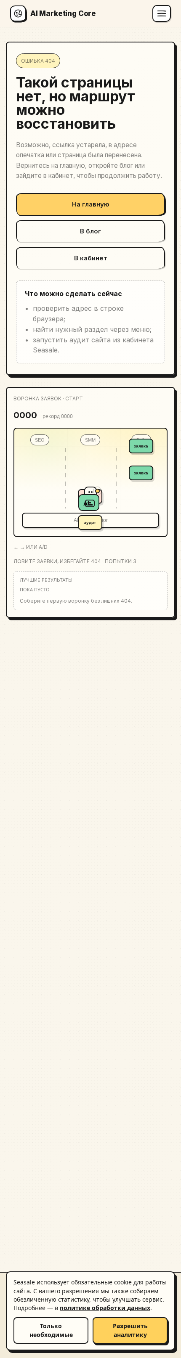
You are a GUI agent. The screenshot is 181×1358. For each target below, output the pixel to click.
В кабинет (90, 258)
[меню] (161, 13)
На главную (90, 204)
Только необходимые (51, 1330)
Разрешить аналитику (130, 1330)
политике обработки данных (105, 1308)
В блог (90, 231)
